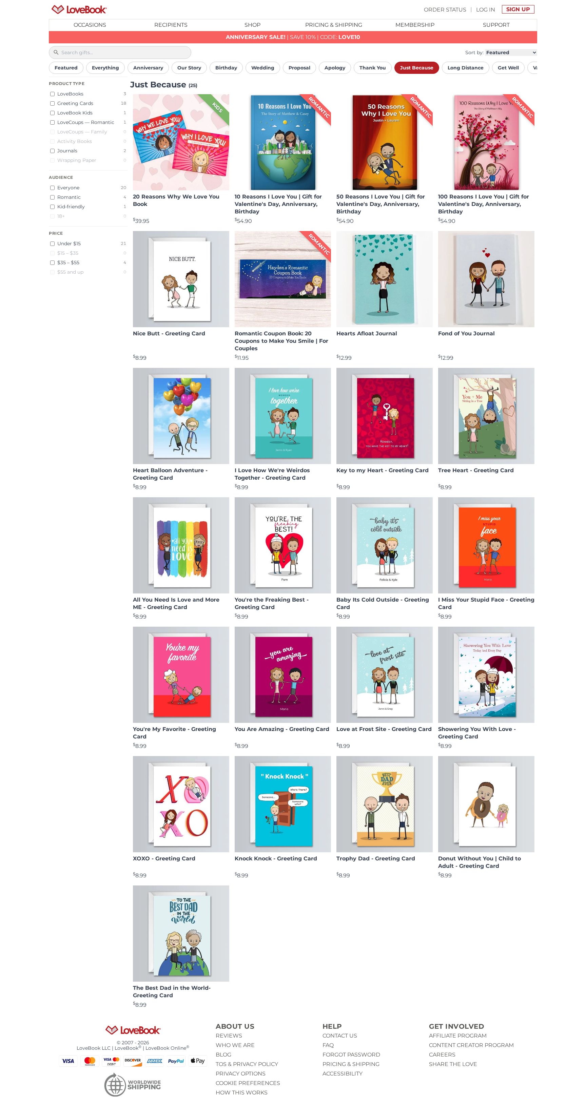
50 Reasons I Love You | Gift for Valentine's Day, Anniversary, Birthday (380, 204)
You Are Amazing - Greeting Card (282, 729)
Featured (66, 68)
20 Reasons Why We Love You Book (176, 200)
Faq (328, 1045)
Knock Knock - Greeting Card (276, 858)
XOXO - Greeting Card (164, 858)
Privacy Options (241, 1073)
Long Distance (466, 68)
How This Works (242, 1092)
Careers (442, 1054)
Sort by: (474, 52)
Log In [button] (485, 9)
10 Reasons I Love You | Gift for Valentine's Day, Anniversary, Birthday (278, 204)
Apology (335, 68)
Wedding (262, 68)
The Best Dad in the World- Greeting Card (172, 992)
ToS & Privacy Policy (247, 1064)
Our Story (189, 68)
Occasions (90, 25)
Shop (252, 25)
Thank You (372, 68)
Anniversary (148, 68)
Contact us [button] (340, 1035)
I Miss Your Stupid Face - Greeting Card (486, 603)
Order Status (445, 9)
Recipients (171, 25)
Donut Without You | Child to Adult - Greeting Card (479, 862)
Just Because (416, 68)
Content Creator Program (471, 1045)
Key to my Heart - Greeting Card (382, 470)
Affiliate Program (458, 1035)
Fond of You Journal (466, 333)
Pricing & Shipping (333, 25)
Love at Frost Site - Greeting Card (384, 729)
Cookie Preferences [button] (248, 1083)
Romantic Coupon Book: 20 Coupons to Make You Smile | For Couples (281, 341)
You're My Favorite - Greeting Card (174, 733)
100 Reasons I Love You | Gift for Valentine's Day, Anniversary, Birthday (483, 204)
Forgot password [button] (351, 1054)
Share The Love (453, 1064)
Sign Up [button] (518, 9)
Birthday (226, 68)
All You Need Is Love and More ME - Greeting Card (176, 603)
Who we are (235, 1045)
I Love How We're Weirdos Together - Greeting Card (272, 474)
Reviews (229, 1035)
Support (496, 25)
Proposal (299, 68)
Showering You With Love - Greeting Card (477, 733)
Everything (105, 68)
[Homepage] (79, 9)
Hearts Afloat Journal (366, 333)
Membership (414, 25)
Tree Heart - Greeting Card (476, 470)
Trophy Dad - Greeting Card (375, 858)
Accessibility (343, 1073)
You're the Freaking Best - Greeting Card (272, 603)
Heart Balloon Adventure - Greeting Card (170, 474)
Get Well (508, 68)
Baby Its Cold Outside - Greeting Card (382, 603)
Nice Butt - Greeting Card (169, 333)
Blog (223, 1054)
